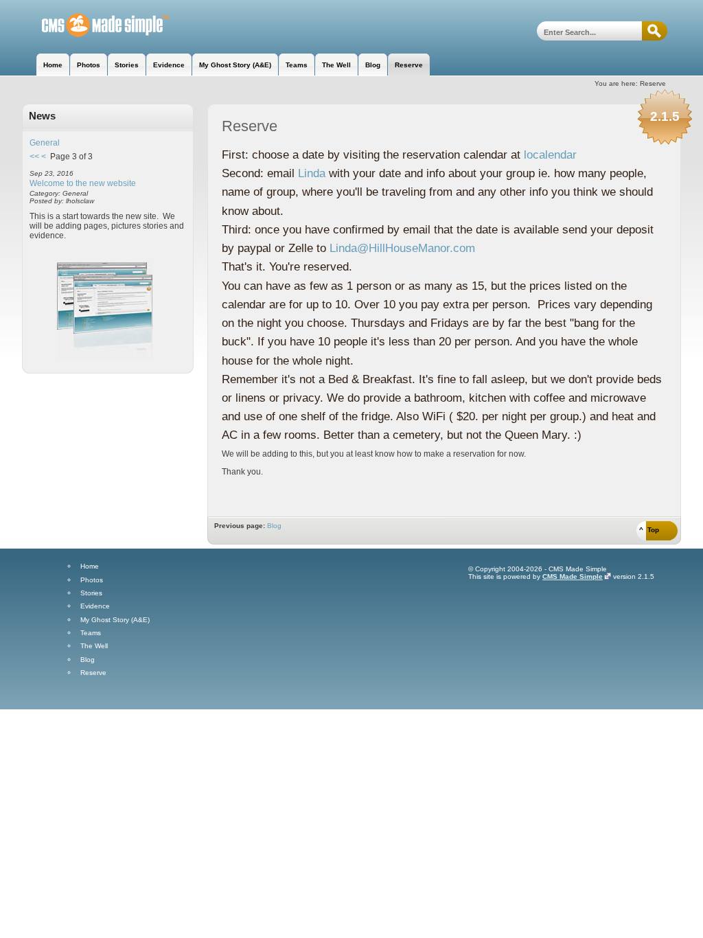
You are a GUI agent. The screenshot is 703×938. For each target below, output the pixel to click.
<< (34, 156)
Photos (91, 580)
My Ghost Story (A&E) (115, 620)
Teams (90, 633)
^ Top (649, 530)
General (45, 143)
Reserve (93, 673)
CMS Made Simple (572, 576)
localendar (550, 154)
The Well (94, 646)
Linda (311, 173)
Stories (91, 593)
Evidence (95, 606)
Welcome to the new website (83, 183)
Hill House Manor (96, 26)
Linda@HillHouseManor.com (402, 248)
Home (89, 566)
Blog (274, 525)
